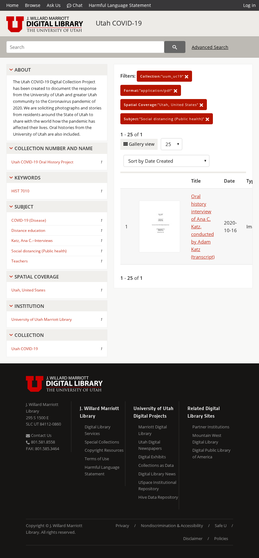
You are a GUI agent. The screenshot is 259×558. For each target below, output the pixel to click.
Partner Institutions (210, 427)
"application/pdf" (149, 90)
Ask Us (54, 5)
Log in (249, 5)
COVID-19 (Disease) (28, 220)
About (23, 70)
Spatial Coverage (37, 276)
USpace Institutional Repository (157, 485)
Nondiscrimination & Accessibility (172, 525)
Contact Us (40, 435)
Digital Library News (157, 474)
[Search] (174, 47)
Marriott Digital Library (152, 430)
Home (12, 5)
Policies (221, 538)
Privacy (122, 525)
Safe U (220, 525)
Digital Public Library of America (211, 453)
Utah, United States (28, 290)
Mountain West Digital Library (206, 438)
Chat (76, 5)
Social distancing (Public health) (39, 251)
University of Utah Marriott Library (41, 319)
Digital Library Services (98, 430)
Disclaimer (192, 538)
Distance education (28, 230)
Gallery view (141, 144)
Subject (24, 206)
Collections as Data (156, 465)
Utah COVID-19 (119, 23)
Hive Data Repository (158, 497)
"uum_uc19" (162, 76)
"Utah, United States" (162, 104)
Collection (29, 335)
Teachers (19, 261)
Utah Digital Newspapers (150, 445)
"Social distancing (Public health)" (165, 118)
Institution (29, 306)
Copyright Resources (104, 450)
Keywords (27, 177)
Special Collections (102, 442)
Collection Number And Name (54, 148)
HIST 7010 (20, 191)
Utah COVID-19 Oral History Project (42, 162)
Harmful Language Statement (120, 5)
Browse (32, 5)
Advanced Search (210, 47)
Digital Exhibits (152, 457)
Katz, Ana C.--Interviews (32, 240)
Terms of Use (97, 458)
